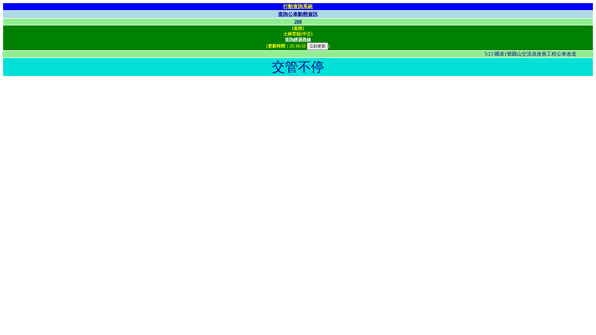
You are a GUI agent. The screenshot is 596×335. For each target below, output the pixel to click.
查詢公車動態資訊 (298, 14)
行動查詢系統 (298, 6)
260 (298, 21)
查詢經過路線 (298, 39)
